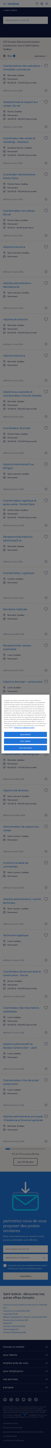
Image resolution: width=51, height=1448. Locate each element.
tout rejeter (25, 741)
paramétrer (25, 734)
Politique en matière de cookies (24, 727)
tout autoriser (25, 748)
